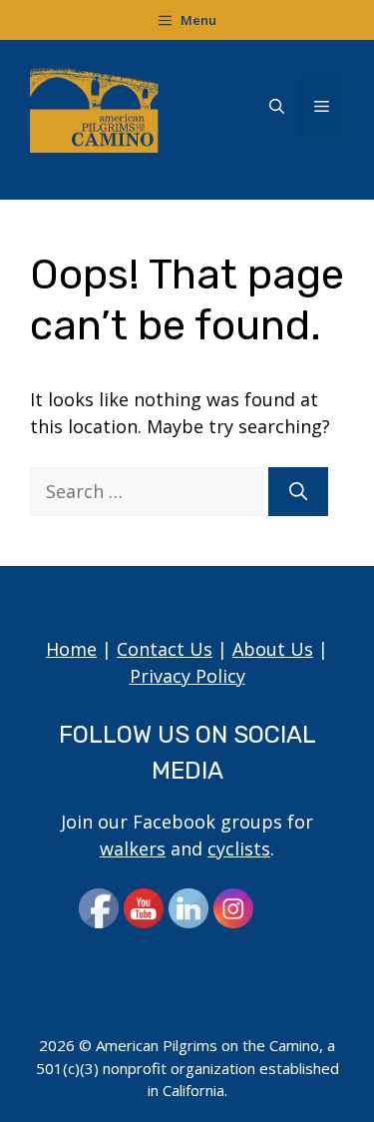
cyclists (238, 848)
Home (71, 649)
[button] (276, 107)
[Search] (298, 491)
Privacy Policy (187, 676)
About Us (272, 649)
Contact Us (164, 649)
